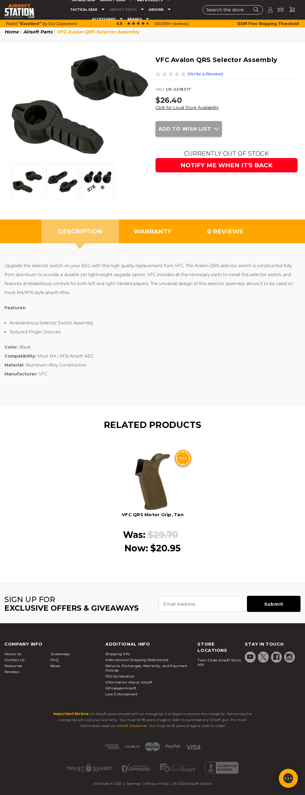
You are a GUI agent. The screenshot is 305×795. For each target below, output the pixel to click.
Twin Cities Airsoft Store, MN (219, 662)
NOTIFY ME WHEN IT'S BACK (226, 165)
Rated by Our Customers (41, 23)
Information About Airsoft (129, 682)
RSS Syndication (120, 676)
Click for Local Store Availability (187, 107)
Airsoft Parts (123, 10)
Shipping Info (117, 654)
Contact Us (14, 660)
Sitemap (133, 783)
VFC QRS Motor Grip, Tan (152, 514)
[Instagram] (289, 657)
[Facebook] (276, 657)
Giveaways (60, 654)
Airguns (156, 10)
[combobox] (233, 9)
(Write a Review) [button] (205, 74)
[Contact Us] (278, 9)
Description (80, 231)
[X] (263, 657)
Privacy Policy (157, 783)
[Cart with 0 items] (290, 9)
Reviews (11, 671)
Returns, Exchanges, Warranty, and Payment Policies (146, 667)
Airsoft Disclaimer (132, 725)
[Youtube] (250, 657)
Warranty (152, 231)
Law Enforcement (121, 694)
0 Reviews (225, 231)
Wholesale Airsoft (120, 688)
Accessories (104, 19)
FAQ (54, 660)
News (55, 665)
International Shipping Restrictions (137, 660)
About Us (12, 654)
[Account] (268, 9)
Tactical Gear (84, 10)
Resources (13, 665)
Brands (135, 19)
